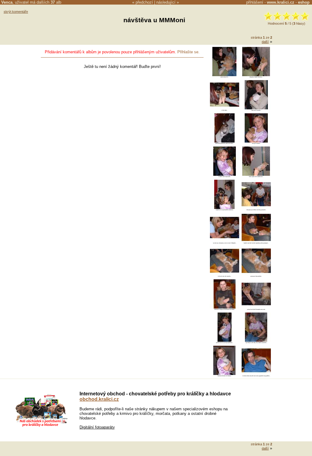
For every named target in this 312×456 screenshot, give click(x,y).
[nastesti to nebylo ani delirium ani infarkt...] (224, 307)
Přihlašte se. (188, 52)
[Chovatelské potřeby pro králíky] (41, 426)
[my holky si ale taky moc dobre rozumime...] (256, 340)
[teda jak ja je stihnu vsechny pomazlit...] (256, 207)
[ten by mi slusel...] (256, 141)
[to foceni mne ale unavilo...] (224, 274)
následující (166, 2)
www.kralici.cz (280, 2)
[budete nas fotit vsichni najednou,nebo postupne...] (256, 241)
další (265, 42)
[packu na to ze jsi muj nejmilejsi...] (224, 340)
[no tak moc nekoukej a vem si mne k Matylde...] (224, 241)
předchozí (144, 2)
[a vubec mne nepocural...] (224, 174)
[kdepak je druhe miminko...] (256, 74)
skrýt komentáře (16, 11)
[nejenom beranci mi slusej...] (224, 373)
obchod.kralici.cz (99, 399)
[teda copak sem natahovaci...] (256, 174)
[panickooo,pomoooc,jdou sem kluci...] (224, 141)
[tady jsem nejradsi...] (256, 108)
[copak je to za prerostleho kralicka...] (224, 207)
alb (56, 2)
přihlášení (254, 2)
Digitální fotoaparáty (97, 427)
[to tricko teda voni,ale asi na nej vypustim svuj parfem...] (256, 373)
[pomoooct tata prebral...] (256, 274)
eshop (304, 2)
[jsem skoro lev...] (224, 74)
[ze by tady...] (224, 108)
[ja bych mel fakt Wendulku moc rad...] (256, 307)
